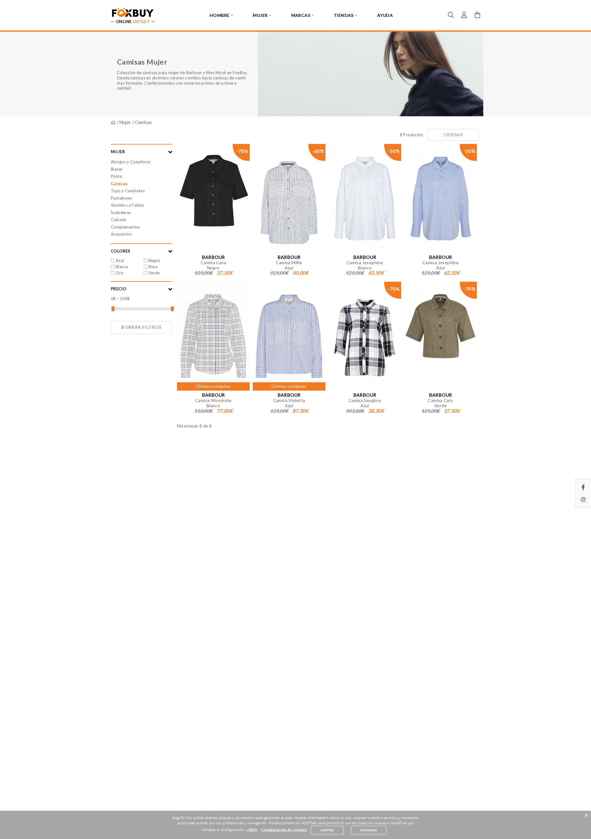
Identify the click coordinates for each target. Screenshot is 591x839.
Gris (120, 272)
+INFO (251, 829)
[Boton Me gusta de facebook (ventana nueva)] (583, 486)
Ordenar (453, 134)
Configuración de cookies (284, 829)
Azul (120, 260)
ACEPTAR (327, 830)
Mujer (125, 122)
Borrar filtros (141, 327)
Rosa (153, 266)
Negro (154, 260)
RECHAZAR (368, 830)
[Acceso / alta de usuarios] (464, 14)
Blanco (122, 266)
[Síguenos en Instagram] (583, 499)
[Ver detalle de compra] (477, 14)
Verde (154, 272)
